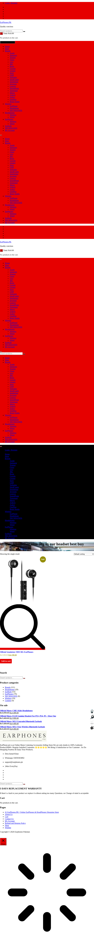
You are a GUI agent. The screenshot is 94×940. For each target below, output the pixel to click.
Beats (12, 66)
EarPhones (9, 119)
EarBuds (8, 126)
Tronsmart (14, 91)
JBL (11, 64)
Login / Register (11, 3)
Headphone (14, 108)
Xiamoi (13, 58)
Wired (12, 117)
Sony (12, 73)
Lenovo (13, 86)
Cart (6, 817)
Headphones (10, 113)
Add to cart (6, 661)
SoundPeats (14, 88)
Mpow (12, 93)
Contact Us (9, 819)
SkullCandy (14, 80)
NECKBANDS (16, 110)
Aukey (12, 97)
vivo (11, 62)
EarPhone (13, 106)
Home (7, 46)
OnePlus (13, 99)
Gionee (12, 71)
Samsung (13, 55)
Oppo (12, 60)
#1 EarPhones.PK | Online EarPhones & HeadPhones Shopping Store (32, 812)
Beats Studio (15, 102)
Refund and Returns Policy (15, 823)
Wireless (8, 104)
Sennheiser (14, 82)
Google (13, 69)
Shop (7, 825)
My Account (10, 130)
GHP (12, 75)
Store (7, 49)
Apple (12, 53)
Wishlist (8, 828)
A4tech (12, 95)
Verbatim (13, 77)
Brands (7, 51)
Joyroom (13, 84)
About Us (8, 814)
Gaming (8, 701)
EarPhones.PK (5, 22)
